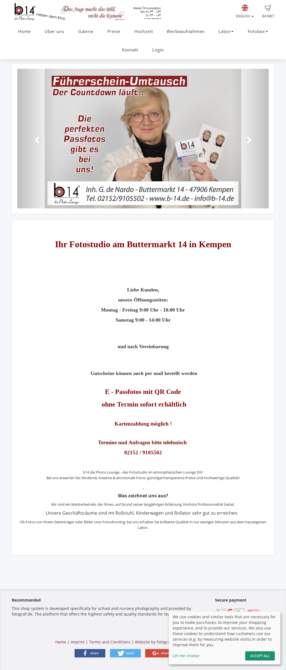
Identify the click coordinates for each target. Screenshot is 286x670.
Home (24, 31)
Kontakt (130, 50)
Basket (268, 16)
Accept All (260, 656)
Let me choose (186, 655)
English (243, 16)
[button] (36, 138)
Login (158, 50)
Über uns (54, 31)
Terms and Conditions (109, 642)
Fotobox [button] (256, 31)
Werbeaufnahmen (185, 31)
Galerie (85, 31)
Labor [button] (224, 31)
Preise (113, 31)
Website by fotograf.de (156, 642)
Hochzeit (143, 31)
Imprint (78, 642)
